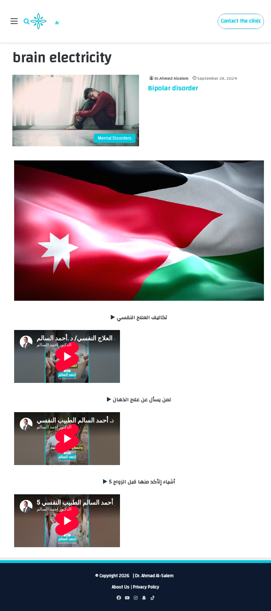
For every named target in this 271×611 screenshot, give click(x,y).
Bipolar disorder (173, 87)
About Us (121, 587)
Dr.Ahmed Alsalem (171, 78)
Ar (57, 23)
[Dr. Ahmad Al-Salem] (38, 21)
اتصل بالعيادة (241, 21)
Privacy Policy (146, 587)
